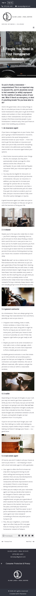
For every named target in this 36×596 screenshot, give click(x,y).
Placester (23, 594)
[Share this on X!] (22, 536)
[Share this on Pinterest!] (29, 536)
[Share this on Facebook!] (19, 536)
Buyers (18, 43)
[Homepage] (18, 17)
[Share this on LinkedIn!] (26, 536)
